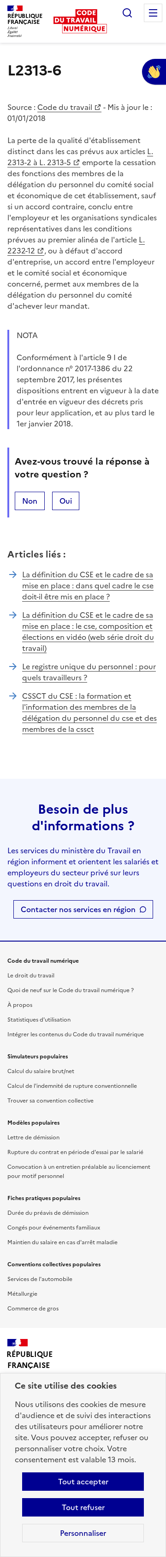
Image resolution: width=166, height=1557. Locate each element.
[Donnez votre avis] (154, 72)
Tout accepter (83, 1481)
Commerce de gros (33, 1308)
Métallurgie (22, 1294)
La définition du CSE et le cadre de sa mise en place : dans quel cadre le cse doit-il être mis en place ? (88, 585)
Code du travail (64, 107)
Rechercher (127, 13)
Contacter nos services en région (78, 909)
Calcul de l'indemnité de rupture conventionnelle (72, 1086)
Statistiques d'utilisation (39, 1020)
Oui (65, 500)
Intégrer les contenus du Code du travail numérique (75, 1034)
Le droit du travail (30, 975)
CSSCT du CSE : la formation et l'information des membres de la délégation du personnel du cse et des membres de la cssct (89, 712)
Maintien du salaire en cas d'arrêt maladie (62, 1242)
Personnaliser (83, 1533)
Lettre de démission (33, 1137)
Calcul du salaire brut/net (40, 1071)
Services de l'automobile (39, 1279)
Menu (153, 13)
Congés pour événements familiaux (53, 1228)
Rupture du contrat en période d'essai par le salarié (75, 1152)
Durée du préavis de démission (48, 1213)
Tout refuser (83, 1507)
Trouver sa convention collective (50, 1101)
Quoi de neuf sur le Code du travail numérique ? (70, 990)
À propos (19, 1005)
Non (29, 500)
